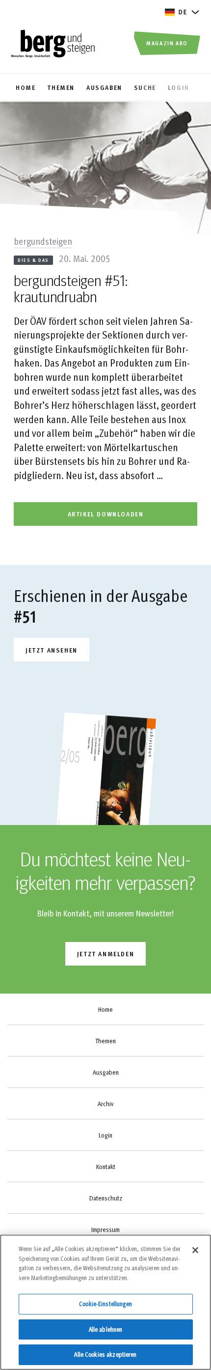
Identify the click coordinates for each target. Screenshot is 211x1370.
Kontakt (105, 1166)
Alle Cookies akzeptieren (105, 1354)
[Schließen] (195, 1250)
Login (105, 1135)
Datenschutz (105, 1198)
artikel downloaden (106, 514)
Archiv (105, 1103)
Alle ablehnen (106, 1329)
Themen (105, 1040)
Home (105, 1009)
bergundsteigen (43, 240)
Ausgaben (106, 1072)
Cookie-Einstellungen (105, 1304)
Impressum (105, 1229)
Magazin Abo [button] (167, 42)
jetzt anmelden (105, 953)
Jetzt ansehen (52, 650)
